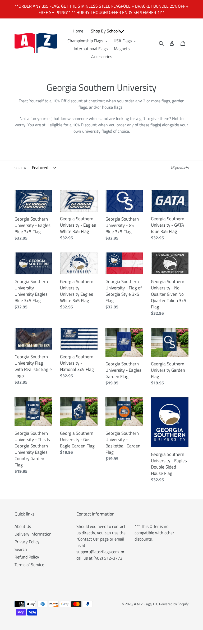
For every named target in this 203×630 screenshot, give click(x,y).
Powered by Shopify (173, 604)
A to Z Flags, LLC (146, 604)
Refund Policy (27, 557)
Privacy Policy (27, 541)
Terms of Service (29, 564)
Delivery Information (33, 534)
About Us (23, 526)
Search (21, 549)
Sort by (20, 168)
